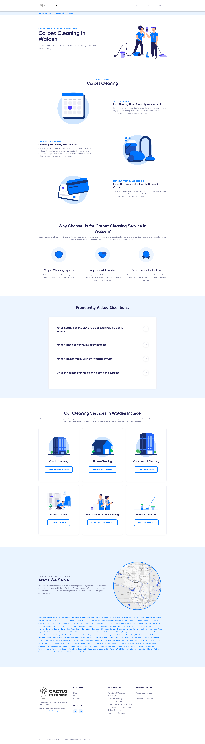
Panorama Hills (155, 637)
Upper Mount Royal (75, 649)
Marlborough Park (109, 635)
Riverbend (120, 640)
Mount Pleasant (86, 637)
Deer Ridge (156, 623)
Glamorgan (96, 629)
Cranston (133, 623)
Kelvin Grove (110, 632)
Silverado (141, 643)
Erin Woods (156, 626)
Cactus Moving (52, 711)
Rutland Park (48, 643)
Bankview (136, 618)
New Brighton (98, 637)
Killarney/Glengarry (123, 632)
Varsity (95, 649)
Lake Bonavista (150, 632)
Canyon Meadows (107, 620)
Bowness (41, 620)
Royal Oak (156, 640)
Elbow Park (147, 626)
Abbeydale (42, 618)
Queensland (89, 640)
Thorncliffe (134, 646)
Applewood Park (88, 618)
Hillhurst (60, 632)
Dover (75, 626)
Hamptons (121, 629)
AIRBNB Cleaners (58, 523)
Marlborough (97, 635)
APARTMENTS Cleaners (59, 469)
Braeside (49, 620)
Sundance (103, 646)
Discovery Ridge (52, 626)
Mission (55, 637)
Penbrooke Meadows (68, 640)
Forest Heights (76, 629)
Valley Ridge (87, 649)
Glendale (113, 629)
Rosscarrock (147, 640)
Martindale (120, 635)
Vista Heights (104, 649)
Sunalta (96, 646)
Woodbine (82, 652)
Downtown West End (125, 626)
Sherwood (114, 643)
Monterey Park (64, 637)
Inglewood (101, 632)
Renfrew (104, 640)
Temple (126, 646)
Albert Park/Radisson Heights (63, 618)
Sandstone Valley (79, 643)
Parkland (49, 640)
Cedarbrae (138, 620)
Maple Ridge (87, 635)
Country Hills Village (111, 623)
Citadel (51, 623)
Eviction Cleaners (146, 523)
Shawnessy (106, 643)
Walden (112, 649)
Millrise (49, 637)
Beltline (158, 618)
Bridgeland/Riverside (69, 620)
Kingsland (140, 632)
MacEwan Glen (67, 635)
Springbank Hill (64, 646)
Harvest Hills (130, 629)
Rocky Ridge (129, 640)
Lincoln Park (42, 635)
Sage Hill (68, 643)
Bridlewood (82, 620)
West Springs (132, 649)
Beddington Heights (147, 618)
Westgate (141, 649)
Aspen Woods (109, 618)
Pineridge (80, 640)
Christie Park (42, 623)
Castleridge (128, 620)
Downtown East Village (109, 626)
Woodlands (92, 652)
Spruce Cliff (75, 646)
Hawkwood (140, 629)
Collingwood (67, 623)
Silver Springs (132, 643)
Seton (98, 643)
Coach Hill (58, 623)
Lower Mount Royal (54, 635)
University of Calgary (59, 649)
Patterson (56, 640)
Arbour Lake (99, 618)
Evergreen (49, 629)
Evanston (41, 629)
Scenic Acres (90, 643)
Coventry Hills (124, 623)
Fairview (57, 629)
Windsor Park (52, 652)
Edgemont (138, 626)
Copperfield (77, 623)
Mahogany (78, 635)
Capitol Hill (119, 620)
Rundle (40, 643)
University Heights (44, 649)
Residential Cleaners (102, 469)
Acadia (49, 618)
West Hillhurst (121, 649)
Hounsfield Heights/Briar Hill (74, 632)
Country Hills (98, 623)
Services (148, 6)
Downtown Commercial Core (89, 626)
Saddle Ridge (59, 643)
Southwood (54, 646)
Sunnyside (111, 646)
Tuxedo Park (150, 646)
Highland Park (43, 632)
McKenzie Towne (156, 635)
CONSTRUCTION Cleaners (102, 523)
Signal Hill (122, 643)
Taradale (119, 646)
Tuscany (141, 646)
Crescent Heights (144, 623)
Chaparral (146, 620)
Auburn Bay (119, 618)
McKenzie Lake (144, 635)
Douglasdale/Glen (65, 626)
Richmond (111, 640)
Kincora (133, 632)
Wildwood (158, 649)
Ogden (140, 637)
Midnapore (42, 637)
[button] (148, 5)
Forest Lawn (86, 629)
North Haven (125, 637)
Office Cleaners (146, 469)
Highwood (52, 632)
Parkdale (41, 640)
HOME (136, 6)
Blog (159, 6)
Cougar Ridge (88, 623)
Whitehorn (149, 649)
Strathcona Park (86, 646)
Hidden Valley (158, 629)
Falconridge (65, 629)
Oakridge (134, 637)
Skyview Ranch (151, 643)
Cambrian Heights (93, 620)
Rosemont (138, 640)
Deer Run (41, 626)
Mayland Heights (131, 635)
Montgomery (75, 637)
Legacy (159, 632)
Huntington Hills (90, 632)
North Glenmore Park (111, 637)
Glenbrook (105, 629)
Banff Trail (127, 618)
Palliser (146, 637)
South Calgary (43, 646)
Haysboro (148, 629)
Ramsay (97, 640)
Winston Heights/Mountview (68, 652)
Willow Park (42, 652)
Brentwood (57, 620)
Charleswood (155, 620)
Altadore (78, 618)
